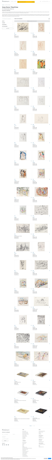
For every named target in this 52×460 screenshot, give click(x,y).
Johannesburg (41, 435)
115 (14, 197)
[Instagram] (3, 444)
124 (33, 270)
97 (14, 33)
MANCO (23, 446)
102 (33, 69)
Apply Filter (7, 28)
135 (14, 380)
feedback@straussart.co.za (42, 444)
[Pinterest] (8, 444)
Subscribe (5, 440)
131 (14, 343)
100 (33, 51)
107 (14, 124)
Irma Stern (15, 34)
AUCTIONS (12, 1)
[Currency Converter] (43, 1)
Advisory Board (24, 443)
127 (14, 307)
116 (33, 197)
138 (33, 398)
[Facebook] (6, 444)
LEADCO (23, 444)
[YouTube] (4, 444)
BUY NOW (15, 1)
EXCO (23, 445)
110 (33, 142)
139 (14, 416)
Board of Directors (24, 442)
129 (14, 325)
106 (33, 106)
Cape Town (40, 439)
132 (33, 343)
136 (33, 380)
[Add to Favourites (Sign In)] (31, 33)
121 (14, 252)
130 (33, 325)
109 (14, 142)
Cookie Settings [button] (45, 458)
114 (33, 179)
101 (14, 69)
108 (33, 124)
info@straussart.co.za (41, 441)
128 (33, 307)
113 (14, 179)
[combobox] (3, 434)
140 (33, 416)
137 (14, 398)
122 (33, 252)
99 (14, 51)
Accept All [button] (50, 458)
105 (14, 106)
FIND (40, 1)
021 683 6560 (40, 440)
